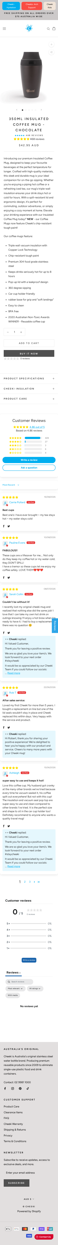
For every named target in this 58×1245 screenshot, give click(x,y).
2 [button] (25, 881)
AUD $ (28, 1199)
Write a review (29, 960)
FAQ (6, 1118)
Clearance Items (13, 1112)
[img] (10, 497)
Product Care (15, 398)
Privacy (8, 1135)
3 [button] (29, 881)
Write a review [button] (29, 459)
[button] (22, 139)
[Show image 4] (32, 110)
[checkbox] (12, 995)
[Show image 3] (29, 110)
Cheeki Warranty (13, 1123)
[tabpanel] (29, 1009)
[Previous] (16, 109)
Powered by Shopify (29, 1211)
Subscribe (16, 1183)
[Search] (48, 28)
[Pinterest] (20, 1088)
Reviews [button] (55, 625)
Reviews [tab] (13, 972)
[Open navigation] (4, 28)
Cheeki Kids (50, 6)
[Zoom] (51, 44)
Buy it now (29, 353)
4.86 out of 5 (37, 427)
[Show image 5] (35, 110)
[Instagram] (12, 1088)
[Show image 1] (22, 110)
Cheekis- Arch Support (32, 6)
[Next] (41, 109)
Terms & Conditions (15, 1141)
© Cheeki (29, 1206)
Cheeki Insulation (19, 388)
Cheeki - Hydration (11, 6)
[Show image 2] (25, 110)
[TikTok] (27, 1088)
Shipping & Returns (15, 1129)
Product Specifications (24, 378)
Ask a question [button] (29, 467)
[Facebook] (5, 1088)
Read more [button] (13, 673)
